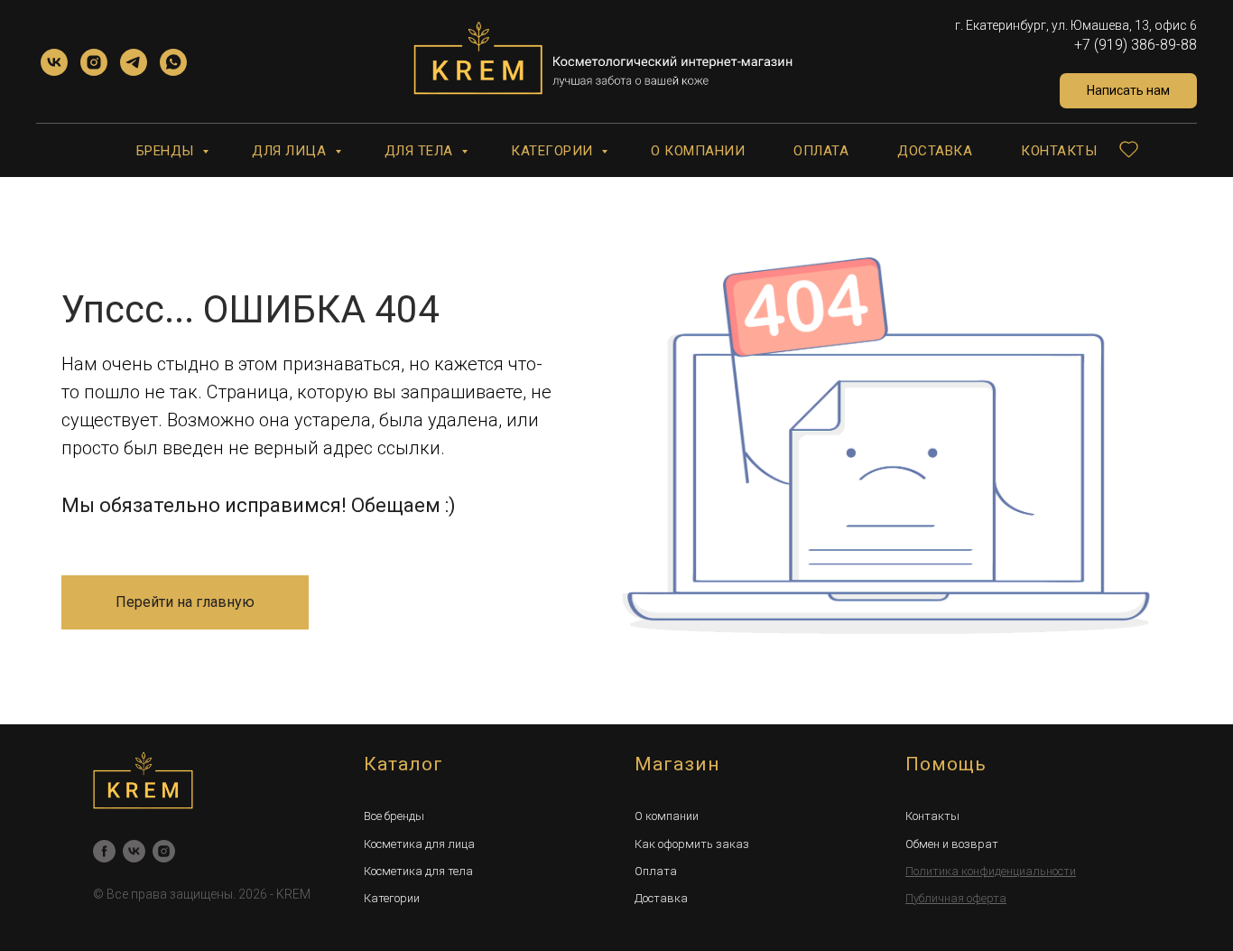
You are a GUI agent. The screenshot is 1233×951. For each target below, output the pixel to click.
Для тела (421, 151)
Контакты (1059, 151)
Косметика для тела (418, 871)
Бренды (167, 151)
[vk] (54, 62)
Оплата (820, 151)
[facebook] (104, 851)
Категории (554, 151)
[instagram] (93, 62)
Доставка (934, 151)
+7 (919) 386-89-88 (1135, 44)
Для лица (291, 151)
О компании (698, 151)
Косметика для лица (419, 844)
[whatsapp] (173, 62)
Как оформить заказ (692, 844)
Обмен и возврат (951, 844)
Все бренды (394, 816)
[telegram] (133, 62)
